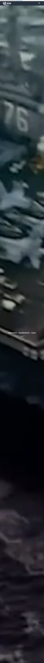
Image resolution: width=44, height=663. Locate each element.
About (22, 338)
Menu (39, 3)
